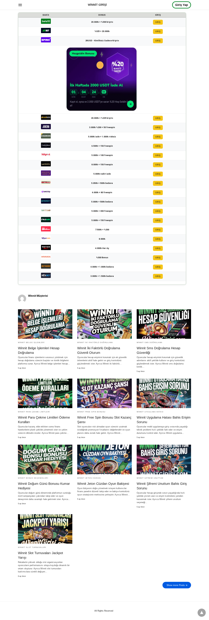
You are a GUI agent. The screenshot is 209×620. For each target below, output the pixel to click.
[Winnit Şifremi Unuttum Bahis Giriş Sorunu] (164, 459)
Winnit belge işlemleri (31, 342)
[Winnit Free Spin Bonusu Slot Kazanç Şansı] (104, 393)
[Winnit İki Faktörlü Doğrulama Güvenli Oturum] (104, 324)
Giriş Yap (181, 5)
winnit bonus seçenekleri (33, 478)
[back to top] (202, 613)
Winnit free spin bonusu (91, 412)
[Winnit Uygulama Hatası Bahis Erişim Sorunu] (164, 393)
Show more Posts (176, 585)
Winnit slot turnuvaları (32, 547)
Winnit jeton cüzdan (89, 478)
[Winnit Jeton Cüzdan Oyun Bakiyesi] (104, 459)
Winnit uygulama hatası (150, 412)
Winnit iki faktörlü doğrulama (95, 342)
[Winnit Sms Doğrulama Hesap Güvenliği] (164, 324)
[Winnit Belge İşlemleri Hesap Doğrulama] (45, 324)
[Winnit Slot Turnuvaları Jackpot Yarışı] (45, 529)
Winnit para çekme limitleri (34, 412)
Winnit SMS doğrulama (149, 342)
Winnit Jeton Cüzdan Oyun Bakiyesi (103, 483)
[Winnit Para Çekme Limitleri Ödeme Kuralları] (45, 393)
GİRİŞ (158, 22)
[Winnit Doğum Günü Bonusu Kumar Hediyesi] (45, 459)
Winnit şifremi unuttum (150, 478)
